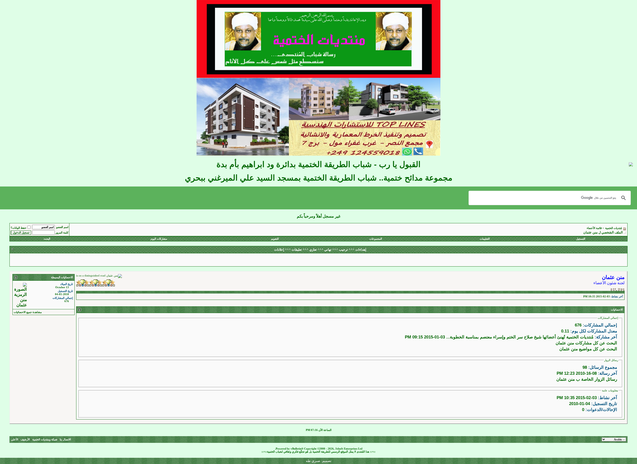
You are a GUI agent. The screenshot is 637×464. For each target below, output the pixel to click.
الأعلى (14, 439)
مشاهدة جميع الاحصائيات (28, 312)
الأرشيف (25, 439)
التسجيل (580, 238)
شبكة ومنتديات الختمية (44, 439)
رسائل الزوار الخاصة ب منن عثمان (586, 379)
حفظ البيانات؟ (18, 228)
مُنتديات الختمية (613, 228)
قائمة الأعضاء (594, 228)
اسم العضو (62, 227)
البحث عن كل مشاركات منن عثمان (586, 342)
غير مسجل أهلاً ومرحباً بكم (318, 216)
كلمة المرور (61, 232)
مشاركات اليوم (159, 238)
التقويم (275, 238)
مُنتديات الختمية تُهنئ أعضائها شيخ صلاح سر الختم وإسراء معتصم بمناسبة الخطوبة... (519, 336)
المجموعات (375, 238)
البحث (47, 238)
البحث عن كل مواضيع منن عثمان (588, 348)
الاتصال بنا (65, 439)
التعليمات (485, 238)
